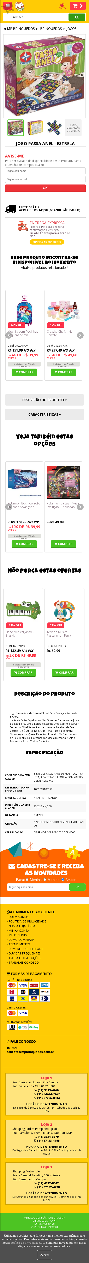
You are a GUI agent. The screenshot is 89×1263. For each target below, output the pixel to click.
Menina (35, 879)
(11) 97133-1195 (48, 1140)
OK (77, 887)
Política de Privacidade (27, 921)
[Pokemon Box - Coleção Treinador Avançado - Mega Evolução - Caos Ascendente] (24, 482)
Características (43, 414)
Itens (78, 6)
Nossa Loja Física (21, 926)
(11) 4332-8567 (48, 1183)
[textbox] (30, 17)
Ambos (70, 879)
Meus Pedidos (19, 935)
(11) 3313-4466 (48, 1090)
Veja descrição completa (73, 128)
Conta (62, 8)
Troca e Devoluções (24, 958)
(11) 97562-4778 (48, 1187)
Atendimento (19, 944)
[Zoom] (15, 127)
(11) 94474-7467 (48, 1094)
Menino (53, 879)
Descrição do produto (43, 400)
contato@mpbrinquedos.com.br (30, 1052)
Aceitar (44, 1255)
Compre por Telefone (25, 949)
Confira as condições (46, 241)
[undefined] (44, 76)
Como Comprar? (21, 940)
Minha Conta (18, 930)
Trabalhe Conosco (23, 962)
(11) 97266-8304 (48, 1098)
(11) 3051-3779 (48, 1137)
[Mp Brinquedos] (22, 6)
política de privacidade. (26, 1242)
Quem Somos (18, 917)
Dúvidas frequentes (24, 953)
